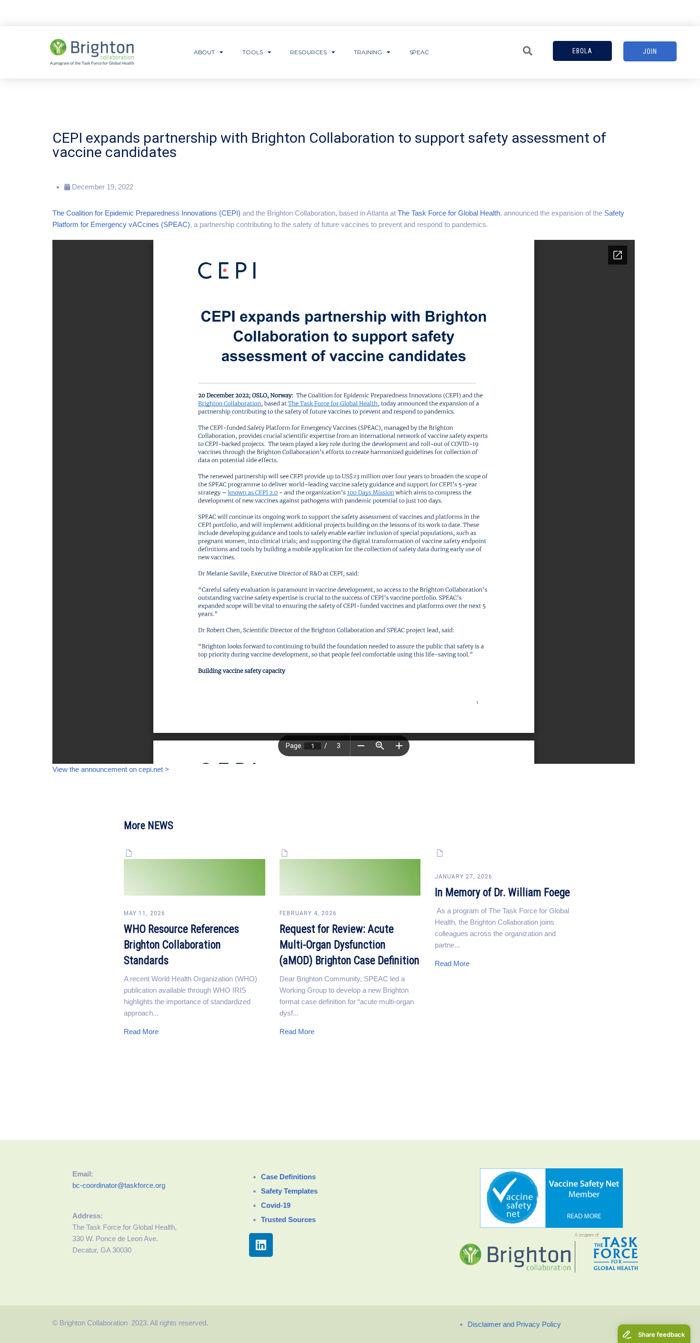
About (204, 52)
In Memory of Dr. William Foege (502, 892)
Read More (141, 1031)
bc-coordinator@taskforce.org (118, 1185)
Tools (252, 52)
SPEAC (420, 52)
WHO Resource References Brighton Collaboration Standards (181, 945)
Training (367, 52)
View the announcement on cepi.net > (110, 769)
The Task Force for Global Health (449, 213)
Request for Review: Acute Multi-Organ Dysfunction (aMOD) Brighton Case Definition (350, 945)
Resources (308, 52)
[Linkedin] (261, 1245)
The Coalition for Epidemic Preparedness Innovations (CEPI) (146, 213)
